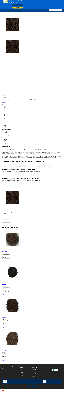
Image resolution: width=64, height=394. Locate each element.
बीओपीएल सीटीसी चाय (4, 251)
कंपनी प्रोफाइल (22, 370)
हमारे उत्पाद (22, 372)
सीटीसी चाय (5, 96)
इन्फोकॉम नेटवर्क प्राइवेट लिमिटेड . (8, 391)
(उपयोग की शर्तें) (19, 390)
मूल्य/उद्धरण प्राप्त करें (4, 102)
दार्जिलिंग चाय (34, 375)
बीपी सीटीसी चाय (4, 284)
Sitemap (22, 375)
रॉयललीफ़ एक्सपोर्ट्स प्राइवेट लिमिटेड (16, 1)
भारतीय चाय (5, 95)
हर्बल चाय (34, 376)
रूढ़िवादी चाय (34, 372)
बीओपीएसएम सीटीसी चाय (5, 350)
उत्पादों (4, 94)
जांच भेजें (18, 7)
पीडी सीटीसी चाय (4, 317)
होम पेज (21, 369)
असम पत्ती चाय (35, 373)
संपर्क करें (22, 373)
